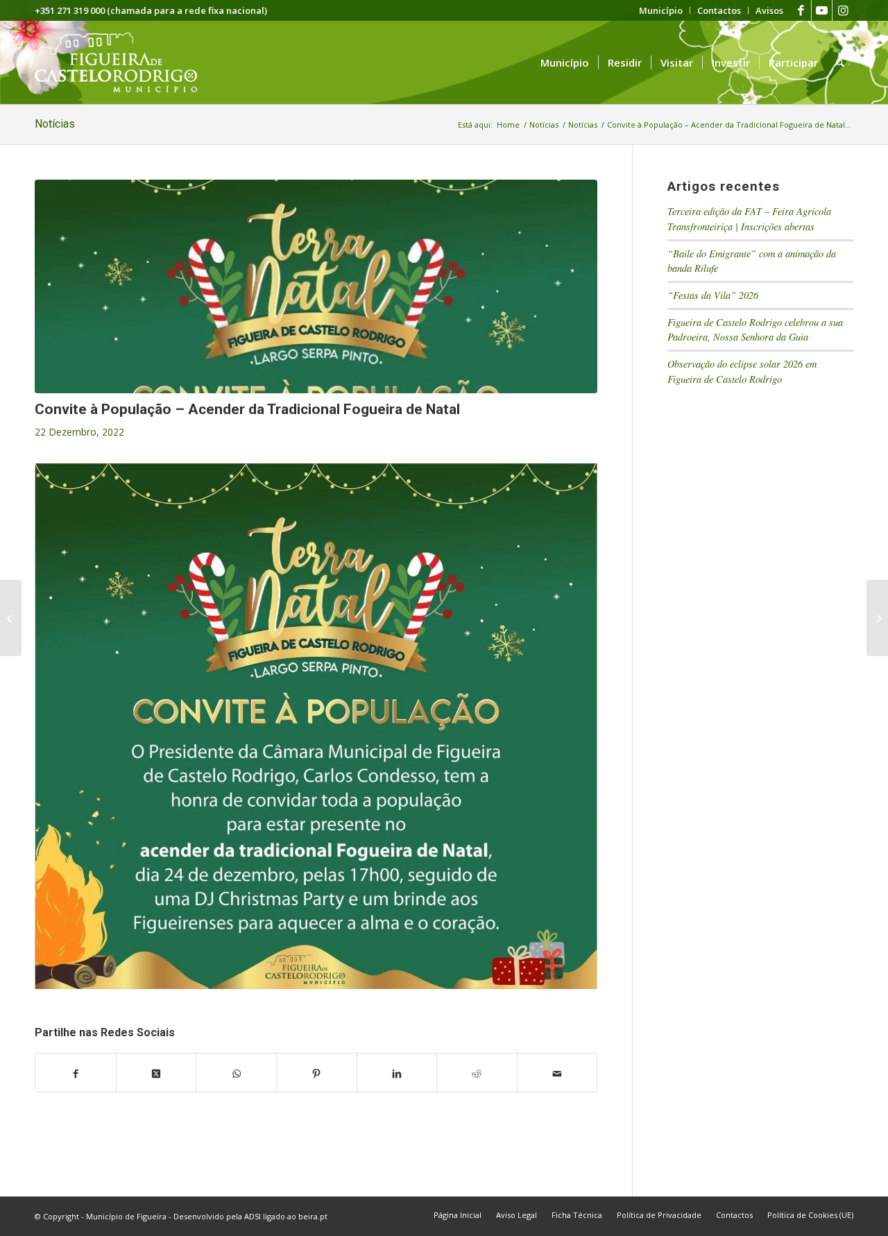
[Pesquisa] (840, 62)
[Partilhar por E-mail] (557, 1073)
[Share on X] (156, 1073)
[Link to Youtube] (822, 10)
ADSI (252, 1216)
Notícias (55, 123)
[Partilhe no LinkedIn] (397, 1073)
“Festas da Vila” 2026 (712, 295)
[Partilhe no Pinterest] (317, 1073)
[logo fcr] (127, 62)
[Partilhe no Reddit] (477, 1073)
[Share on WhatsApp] (236, 1073)
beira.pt (312, 1216)
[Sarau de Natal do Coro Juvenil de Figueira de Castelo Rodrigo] (877, 618)
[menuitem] (661, 10)
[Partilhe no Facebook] (75, 1073)
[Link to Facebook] (801, 10)
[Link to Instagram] (842, 10)
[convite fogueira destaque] (316, 286)
